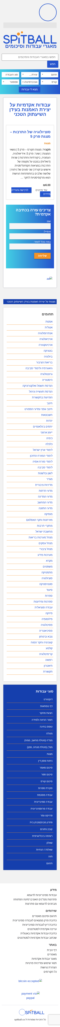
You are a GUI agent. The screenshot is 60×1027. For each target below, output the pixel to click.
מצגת (49, 753)
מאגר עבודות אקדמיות (44, 958)
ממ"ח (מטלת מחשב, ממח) (38, 740)
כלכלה (49, 444)
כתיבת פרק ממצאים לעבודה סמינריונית (35, 920)
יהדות (49, 420)
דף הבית (52, 950)
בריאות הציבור (44, 362)
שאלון (49, 842)
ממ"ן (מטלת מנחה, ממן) (39, 747)
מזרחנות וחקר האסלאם (39, 519)
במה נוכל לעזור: (42, 241)
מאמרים (52, 954)
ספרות (48, 595)
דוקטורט (48, 699)
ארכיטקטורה (45, 345)
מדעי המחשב (44, 502)
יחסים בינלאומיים (42, 426)
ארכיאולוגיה (46, 339)
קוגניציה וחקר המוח (41, 642)
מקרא (49, 560)
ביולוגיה (48, 356)
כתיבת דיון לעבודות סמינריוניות (39, 924)
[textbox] (49, 74)
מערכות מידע (45, 555)
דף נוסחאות (46, 706)
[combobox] (49, 74)
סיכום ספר (46, 774)
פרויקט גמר (46, 815)
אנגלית (48, 327)
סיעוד (49, 589)
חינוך (49, 403)
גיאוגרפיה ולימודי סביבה (39, 368)
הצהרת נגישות (48, 967)
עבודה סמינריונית (43, 801)
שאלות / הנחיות (44, 849)
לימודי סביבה (45, 467)
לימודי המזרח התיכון (41, 455)
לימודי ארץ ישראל (42, 449)
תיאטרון (48, 665)
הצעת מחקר (46, 713)
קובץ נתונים (46, 829)
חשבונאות (46, 415)
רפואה (48, 659)
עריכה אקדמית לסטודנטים (42, 929)
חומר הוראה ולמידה (42, 719)
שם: (48, 221)
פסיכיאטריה (45, 630)
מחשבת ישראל (44, 531)
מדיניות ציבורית (43, 485)
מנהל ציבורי (45, 549)
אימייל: (47, 231)
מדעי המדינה (45, 496)
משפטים (47, 566)
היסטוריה (47, 379)
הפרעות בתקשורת (42, 397)
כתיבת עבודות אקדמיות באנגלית (38, 933)
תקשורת (47, 671)
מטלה (49, 733)
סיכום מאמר (46, 767)
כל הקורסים (50, 971)
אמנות (49, 321)
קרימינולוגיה (45, 654)
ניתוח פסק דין (45, 760)
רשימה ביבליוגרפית (42, 835)
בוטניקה (48, 350)
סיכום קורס (46, 781)
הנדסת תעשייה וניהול (40, 391)
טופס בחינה (46, 726)
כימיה (49, 438)
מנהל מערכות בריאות (40, 537)
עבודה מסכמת (44, 795)
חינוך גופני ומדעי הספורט (38, 409)
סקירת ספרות (45, 788)
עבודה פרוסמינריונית (41, 808)
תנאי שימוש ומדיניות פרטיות (41, 963)
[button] (30, 25)
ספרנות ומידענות (43, 601)
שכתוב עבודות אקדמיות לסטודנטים (37, 937)
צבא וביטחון (45, 636)
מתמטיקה (47, 572)
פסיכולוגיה (46, 625)
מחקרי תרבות (44, 525)
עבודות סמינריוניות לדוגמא (42, 895)
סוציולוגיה (47, 578)
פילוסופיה (47, 619)
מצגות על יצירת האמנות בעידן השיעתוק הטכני (31, 301)
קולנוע (49, 648)
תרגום (49, 863)
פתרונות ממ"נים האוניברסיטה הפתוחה (35, 899)
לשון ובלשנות (45, 473)
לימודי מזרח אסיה (42, 461)
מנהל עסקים (45, 543)
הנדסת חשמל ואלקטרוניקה (37, 385)
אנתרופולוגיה (45, 333)
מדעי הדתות (45, 490)
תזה (50, 856)
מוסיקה (48, 514)
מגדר (49, 479)
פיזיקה (49, 613)
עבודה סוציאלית (43, 607)
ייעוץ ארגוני (46, 432)
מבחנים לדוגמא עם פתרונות (41, 903)
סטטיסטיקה (45, 584)
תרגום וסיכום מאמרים (44, 916)
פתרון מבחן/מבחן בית (41, 822)
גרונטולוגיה (46, 374)
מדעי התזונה (45, 508)
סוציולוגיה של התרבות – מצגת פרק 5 (30, 134)
